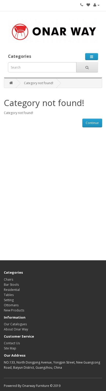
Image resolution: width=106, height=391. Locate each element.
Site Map (10, 348)
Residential (12, 290)
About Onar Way (16, 329)
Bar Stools (11, 284)
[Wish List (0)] (88, 5)
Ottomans (11, 305)
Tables (9, 295)
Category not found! (38, 83)
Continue (92, 123)
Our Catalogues (15, 324)
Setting (9, 300)
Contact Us (12, 343)
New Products (14, 310)
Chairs (8, 279)
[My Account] (96, 5)
